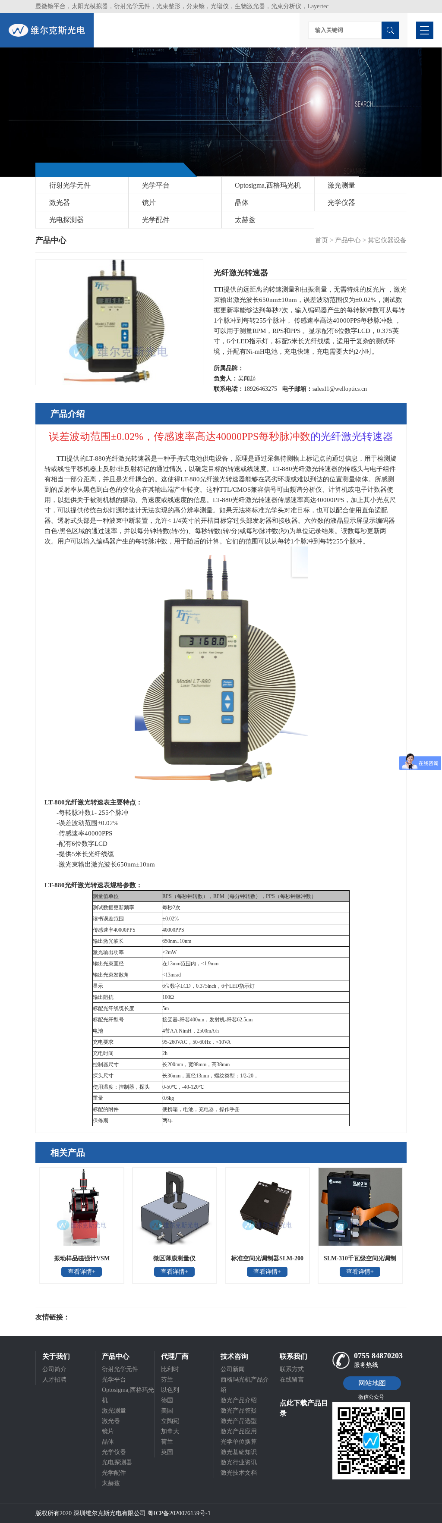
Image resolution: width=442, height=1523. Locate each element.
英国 (167, 1452)
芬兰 (167, 1379)
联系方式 (292, 1369)
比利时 (170, 1369)
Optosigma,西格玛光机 (268, 185)
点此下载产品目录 (304, 1408)
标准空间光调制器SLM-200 (267, 1258)
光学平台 (156, 185)
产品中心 (348, 240)
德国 (167, 1400)
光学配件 (156, 219)
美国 (167, 1410)
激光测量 (341, 185)
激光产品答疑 (239, 1410)
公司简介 (54, 1369)
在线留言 (292, 1379)
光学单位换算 (239, 1441)
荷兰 (167, 1441)
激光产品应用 (239, 1431)
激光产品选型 (239, 1421)
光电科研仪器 (95, 1317)
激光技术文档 (239, 1473)
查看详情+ (81, 1272)
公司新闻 (233, 1369)
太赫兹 (245, 219)
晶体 (242, 202)
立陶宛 (170, 1421)
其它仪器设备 (387, 240)
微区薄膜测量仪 (174, 1258)
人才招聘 (54, 1379)
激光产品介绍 (239, 1400)
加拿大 (170, 1431)
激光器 (59, 202)
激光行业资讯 (239, 1462)
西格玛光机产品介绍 (245, 1384)
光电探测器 (66, 219)
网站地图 (372, 1383)
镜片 (149, 202)
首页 (321, 240)
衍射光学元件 (70, 185)
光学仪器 (341, 202)
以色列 (170, 1390)
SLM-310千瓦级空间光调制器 (360, 1261)
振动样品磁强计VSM (82, 1258)
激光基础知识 (239, 1452)
